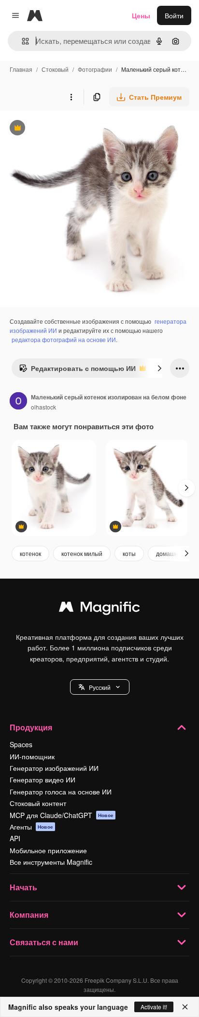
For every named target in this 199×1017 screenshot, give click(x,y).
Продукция (31, 727)
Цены (141, 15)
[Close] (185, 1007)
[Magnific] (99, 609)
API (15, 838)
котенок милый (81, 553)
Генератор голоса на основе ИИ (61, 791)
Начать (23, 887)
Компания (29, 914)
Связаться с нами (44, 942)
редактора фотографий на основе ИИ (64, 339)
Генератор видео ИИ (42, 779)
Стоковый (55, 69)
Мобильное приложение (48, 850)
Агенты (31, 827)
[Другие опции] (71, 96)
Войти (174, 15)
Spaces (21, 744)
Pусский (100, 687)
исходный (64, 129)
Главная (21, 69)
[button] (99, 687)
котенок (30, 553)
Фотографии (95, 69)
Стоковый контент (38, 803)
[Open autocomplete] (21, 41)
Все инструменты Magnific (51, 862)
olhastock (43, 407)
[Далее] (159, 368)
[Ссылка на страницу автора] (18, 401)
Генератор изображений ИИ (54, 768)
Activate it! (154, 1007)
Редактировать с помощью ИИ (77, 370)
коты (129, 553)
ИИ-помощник (32, 756)
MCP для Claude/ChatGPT (62, 815)
